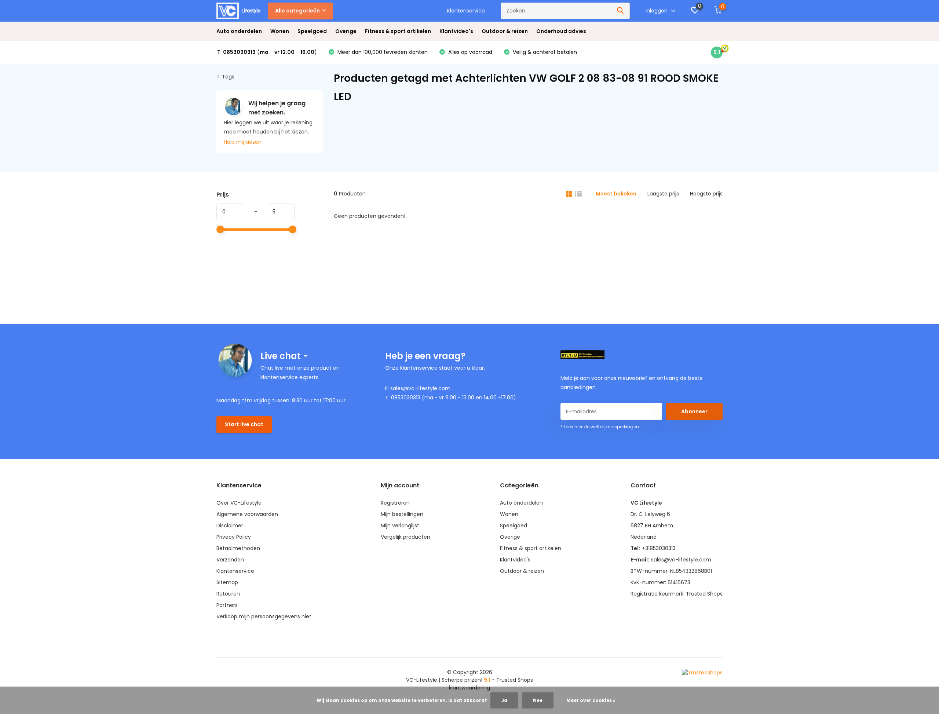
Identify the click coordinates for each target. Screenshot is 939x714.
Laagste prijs (663, 193)
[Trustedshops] (702, 673)
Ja (504, 700)
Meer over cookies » (590, 700)
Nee (537, 700)
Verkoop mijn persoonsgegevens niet (263, 616)
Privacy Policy (233, 537)
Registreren (395, 502)
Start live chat (244, 424)
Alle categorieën (297, 10)
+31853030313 (659, 548)
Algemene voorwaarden (247, 514)
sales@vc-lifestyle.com (681, 559)
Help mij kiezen (243, 142)
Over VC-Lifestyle (239, 502)
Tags (228, 76)
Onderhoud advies (561, 31)
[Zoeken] (620, 11)
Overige (346, 31)
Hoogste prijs (706, 193)
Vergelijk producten (405, 537)
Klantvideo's (456, 31)
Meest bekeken (616, 193)
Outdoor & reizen (505, 31)
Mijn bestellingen (402, 514)
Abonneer (694, 411)
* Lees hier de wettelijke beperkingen (599, 427)
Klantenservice (466, 10)
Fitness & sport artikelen (398, 31)
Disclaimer (229, 525)
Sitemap (227, 582)
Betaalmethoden (238, 548)
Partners (227, 605)
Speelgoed (312, 31)
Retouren (228, 593)
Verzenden (230, 559)
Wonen (279, 31)
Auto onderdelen (239, 31)
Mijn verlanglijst (400, 525)
